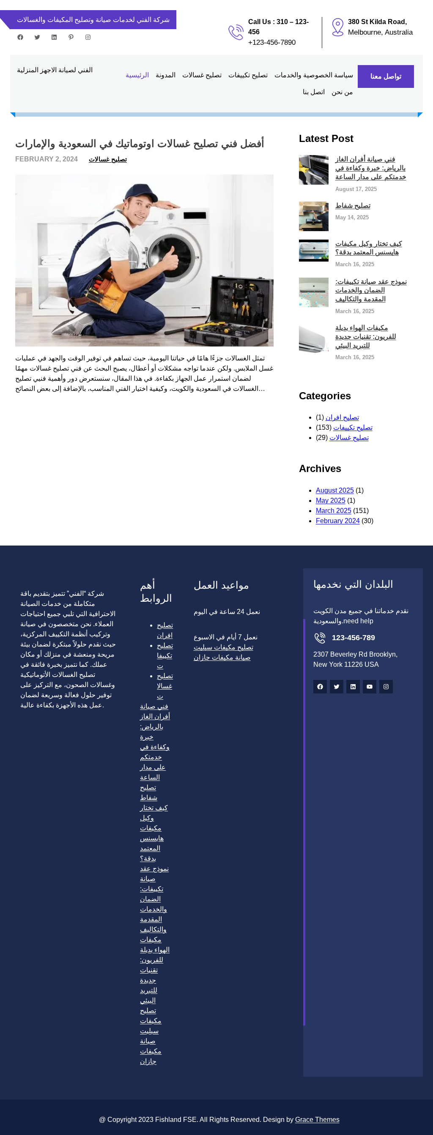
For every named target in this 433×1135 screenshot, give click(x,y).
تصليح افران (342, 417)
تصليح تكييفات (353, 427)
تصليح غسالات (108, 159)
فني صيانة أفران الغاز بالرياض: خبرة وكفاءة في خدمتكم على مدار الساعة (370, 168)
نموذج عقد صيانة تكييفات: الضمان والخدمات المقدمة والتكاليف (371, 290)
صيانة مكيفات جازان (151, 1051)
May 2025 (330, 500)
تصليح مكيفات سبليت (151, 1020)
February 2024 (338, 520)
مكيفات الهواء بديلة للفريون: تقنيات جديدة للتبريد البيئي (365, 336)
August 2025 (335, 490)
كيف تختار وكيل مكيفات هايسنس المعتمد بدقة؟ (368, 248)
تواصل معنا (385, 76)
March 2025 (333, 510)
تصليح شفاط (352, 205)
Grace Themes (317, 1119)
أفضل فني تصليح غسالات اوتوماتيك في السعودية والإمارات (139, 143)
